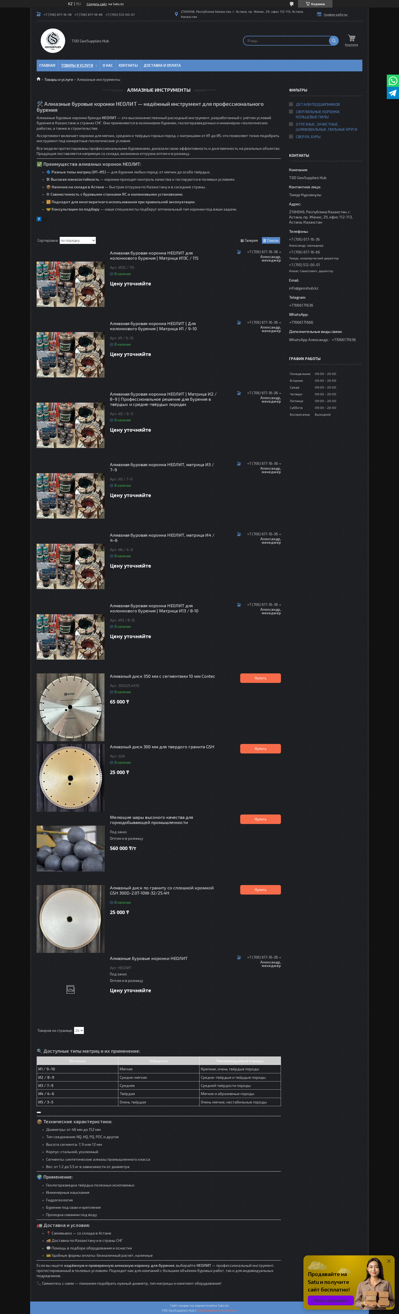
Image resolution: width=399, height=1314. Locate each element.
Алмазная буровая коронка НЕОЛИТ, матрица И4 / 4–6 (162, 537)
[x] (45, 219)
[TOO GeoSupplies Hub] (52, 40)
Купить (261, 678)
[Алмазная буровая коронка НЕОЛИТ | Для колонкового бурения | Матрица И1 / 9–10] (70, 355)
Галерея (251, 240)
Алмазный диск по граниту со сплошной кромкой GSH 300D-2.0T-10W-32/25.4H (162, 890)
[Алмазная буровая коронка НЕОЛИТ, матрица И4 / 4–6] (70, 566)
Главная (47, 65)
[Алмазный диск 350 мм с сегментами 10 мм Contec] (70, 707)
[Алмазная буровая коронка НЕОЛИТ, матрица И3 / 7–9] (70, 496)
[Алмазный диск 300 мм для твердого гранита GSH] (70, 778)
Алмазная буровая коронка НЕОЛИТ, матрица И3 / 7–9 (162, 467)
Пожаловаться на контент (217, 1310)
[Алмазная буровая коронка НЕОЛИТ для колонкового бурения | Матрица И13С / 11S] (70, 284)
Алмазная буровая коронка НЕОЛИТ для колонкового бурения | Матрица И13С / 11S (154, 255)
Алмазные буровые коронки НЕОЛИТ (149, 958)
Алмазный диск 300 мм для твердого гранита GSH (162, 746)
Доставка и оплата (162, 65)
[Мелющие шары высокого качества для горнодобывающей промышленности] (70, 848)
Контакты (128, 65)
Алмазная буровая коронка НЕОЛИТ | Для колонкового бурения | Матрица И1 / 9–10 (153, 326)
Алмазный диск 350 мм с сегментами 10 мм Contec (162, 676)
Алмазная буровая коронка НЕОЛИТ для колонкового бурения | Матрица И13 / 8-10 (154, 608)
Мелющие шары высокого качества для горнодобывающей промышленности (151, 820)
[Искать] (334, 41)
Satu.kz (223, 1305)
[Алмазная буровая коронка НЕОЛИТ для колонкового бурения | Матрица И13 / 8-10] (70, 637)
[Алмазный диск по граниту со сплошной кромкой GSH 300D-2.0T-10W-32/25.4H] (70, 919)
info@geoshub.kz (303, 288)
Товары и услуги (77, 65)
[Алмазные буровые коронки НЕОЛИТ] (70, 989)
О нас (108, 65)
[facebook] (39, 219)
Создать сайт (97, 4)
